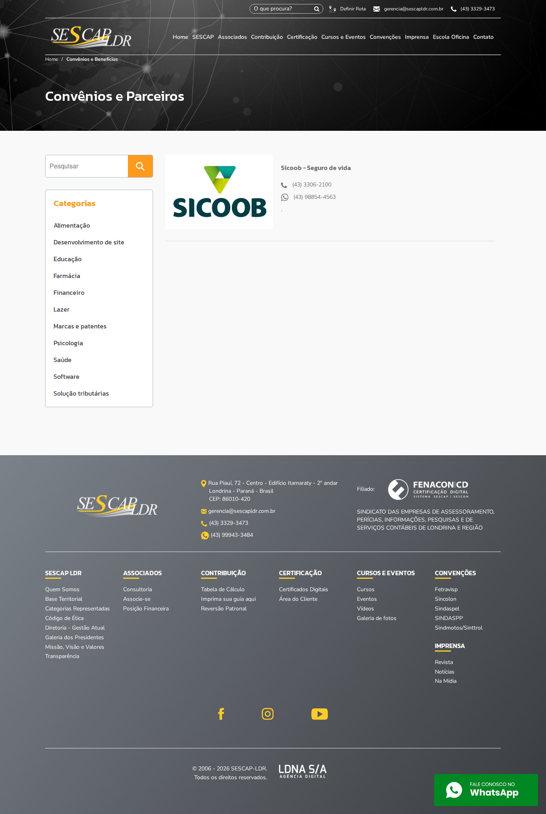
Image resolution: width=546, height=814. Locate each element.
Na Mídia (445, 681)
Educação (68, 259)
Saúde (63, 359)
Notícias (444, 672)
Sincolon (445, 599)
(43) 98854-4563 (314, 197)
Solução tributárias (81, 393)
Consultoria (137, 589)
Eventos (367, 599)
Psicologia (68, 343)
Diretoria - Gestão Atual (75, 628)
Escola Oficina (451, 37)
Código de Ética (64, 618)
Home (180, 37)
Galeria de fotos (377, 618)
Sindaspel (447, 608)
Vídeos (365, 608)
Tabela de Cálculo (223, 589)
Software (67, 376)
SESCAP (203, 37)
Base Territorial (63, 599)
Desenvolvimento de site (89, 242)
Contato (483, 37)
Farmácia (67, 275)
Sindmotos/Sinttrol (458, 628)
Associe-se (136, 599)
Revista (444, 662)
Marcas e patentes (80, 326)
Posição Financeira (146, 608)
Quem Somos (62, 589)
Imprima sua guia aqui (228, 599)
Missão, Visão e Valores (74, 647)
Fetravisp (446, 589)
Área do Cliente (298, 599)
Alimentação (72, 225)
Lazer (62, 309)
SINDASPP (449, 618)
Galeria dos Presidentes (74, 637)
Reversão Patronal (224, 608)
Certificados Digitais (303, 589)
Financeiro (69, 292)
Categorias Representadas (77, 608)
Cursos (366, 589)
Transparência (62, 656)
